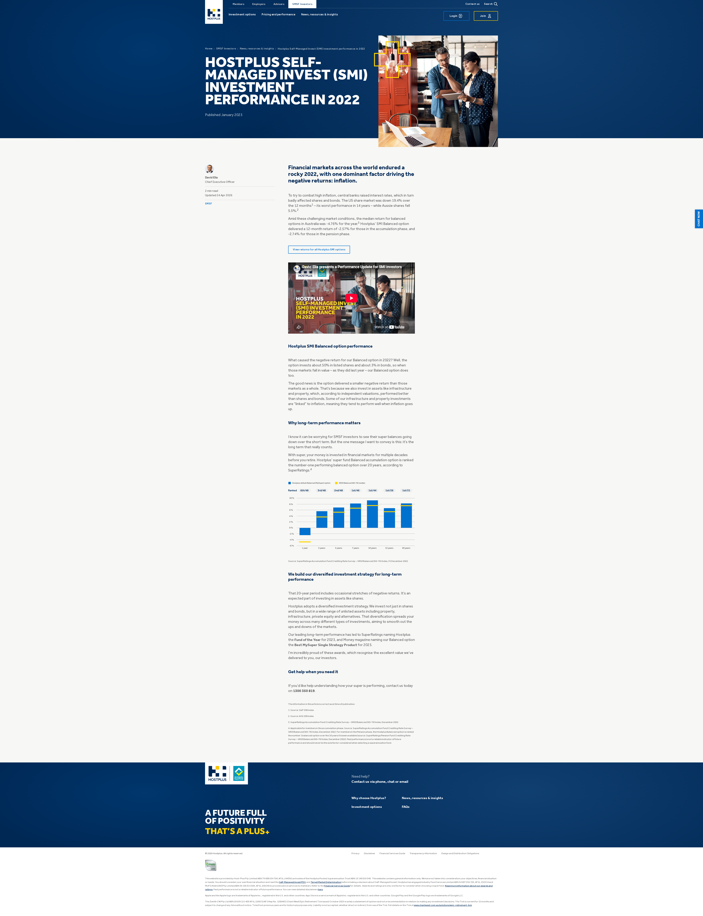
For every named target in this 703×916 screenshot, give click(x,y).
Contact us (472, 3)
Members (238, 4)
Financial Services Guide (392, 853)
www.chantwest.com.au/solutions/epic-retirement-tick (443, 905)
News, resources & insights (319, 14)
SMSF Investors (302, 4)
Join (483, 16)
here (320, 889)
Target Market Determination (326, 882)
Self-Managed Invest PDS (292, 882)
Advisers (279, 4)
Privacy (356, 853)
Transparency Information (423, 853)
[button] (699, 219)
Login (453, 16)
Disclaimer (369, 853)
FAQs (406, 807)
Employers (258, 4)
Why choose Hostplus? (369, 798)
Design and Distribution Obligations (460, 853)
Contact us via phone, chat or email (380, 782)
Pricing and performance (278, 14)
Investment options (242, 14)
